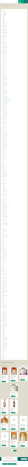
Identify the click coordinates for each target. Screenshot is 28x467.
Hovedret (18, 464)
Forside (1, 5)
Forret (23, 464)
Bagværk (21, 464)
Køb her (4, 381)
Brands (4, 5)
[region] (9, 461)
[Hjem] (1, 1)
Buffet (25, 464)
